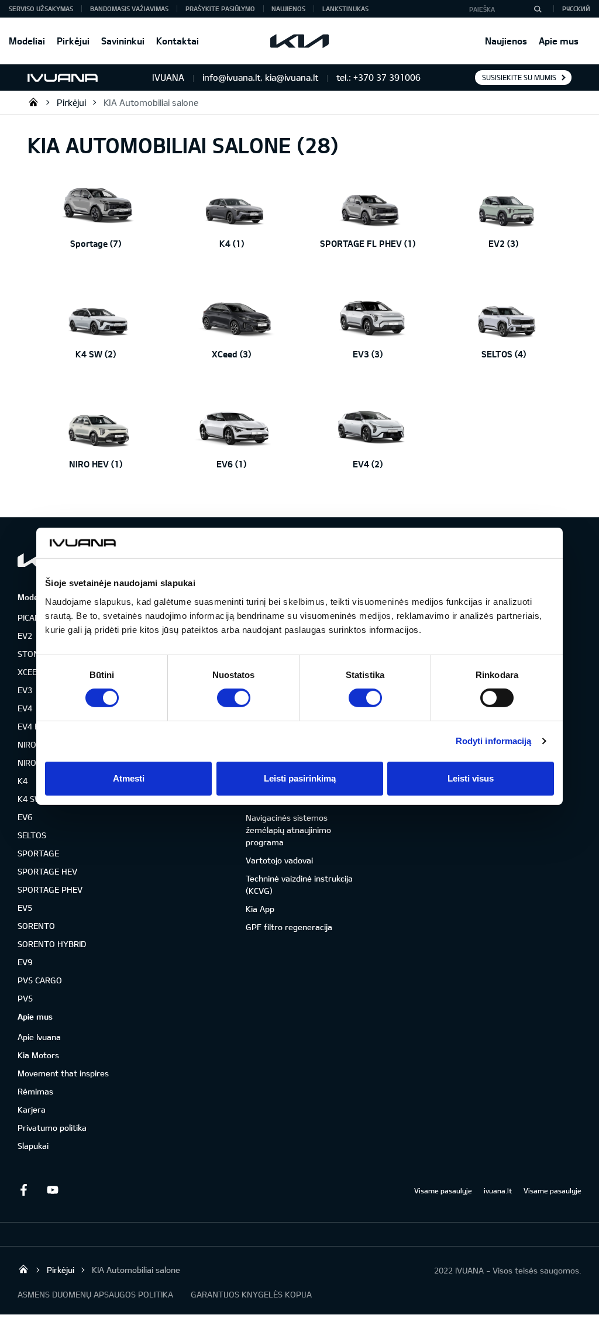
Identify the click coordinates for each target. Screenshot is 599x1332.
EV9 (25, 962)
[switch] (233, 698)
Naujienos (506, 40)
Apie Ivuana (39, 1037)
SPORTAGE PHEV (50, 889)
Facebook (23, 1190)
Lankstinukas (345, 8)
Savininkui (122, 40)
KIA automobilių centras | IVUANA (33, 102)
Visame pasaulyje (443, 1190)
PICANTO (34, 617)
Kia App (260, 909)
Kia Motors (38, 1055)
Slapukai (33, 1146)
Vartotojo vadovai (279, 860)
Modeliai (27, 40)
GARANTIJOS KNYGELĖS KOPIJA (251, 1294)
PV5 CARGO (40, 980)
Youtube (52, 1190)
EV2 (25, 636)
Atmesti (128, 778)
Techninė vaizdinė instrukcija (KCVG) (299, 884)
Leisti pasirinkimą (300, 778)
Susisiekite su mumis (519, 77)
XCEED (30, 672)
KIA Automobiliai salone (151, 102)
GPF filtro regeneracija (289, 927)
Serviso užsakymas (41, 8)
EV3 (25, 690)
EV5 (25, 908)
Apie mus (559, 40)
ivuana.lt (498, 1190)
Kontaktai (177, 40)
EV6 (25, 817)
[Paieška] (537, 8)
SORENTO (36, 926)
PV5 (25, 998)
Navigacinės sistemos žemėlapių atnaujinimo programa (288, 830)
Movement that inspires (63, 1073)
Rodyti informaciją (494, 741)
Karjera (32, 1109)
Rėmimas (35, 1091)
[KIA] (299, 41)
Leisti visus (470, 778)
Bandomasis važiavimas (129, 8)
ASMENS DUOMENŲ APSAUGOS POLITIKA (95, 1294)
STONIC (32, 654)
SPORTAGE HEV (47, 871)
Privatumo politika (52, 1128)
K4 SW (30, 799)
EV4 (25, 708)
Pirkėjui (73, 40)
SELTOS (32, 835)
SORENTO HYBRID (52, 944)
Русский (576, 8)
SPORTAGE (38, 853)
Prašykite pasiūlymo (220, 8)
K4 (22, 781)
